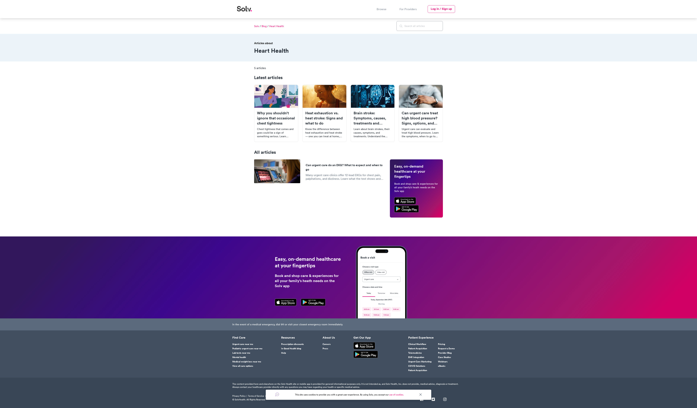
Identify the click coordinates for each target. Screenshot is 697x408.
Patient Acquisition (417, 348)
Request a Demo (446, 348)
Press (325, 348)
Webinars (443, 361)
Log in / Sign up (441, 9)
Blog (264, 26)
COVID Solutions (416, 366)
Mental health (239, 357)
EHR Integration (416, 357)
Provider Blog (445, 353)
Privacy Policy (239, 395)
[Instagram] (445, 400)
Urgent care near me (242, 344)
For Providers (408, 9)
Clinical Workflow (417, 344)
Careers (327, 344)
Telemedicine (415, 353)
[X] (433, 400)
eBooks (441, 366)
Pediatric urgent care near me (247, 348)
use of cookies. (396, 394)
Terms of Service (256, 395)
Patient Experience (421, 337)
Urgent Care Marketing (419, 361)
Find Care (238, 337)
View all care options (242, 366)
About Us (329, 337)
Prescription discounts (292, 344)
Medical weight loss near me (246, 361)
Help (283, 353)
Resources (288, 337)
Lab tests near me (241, 353)
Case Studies (444, 357)
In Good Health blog (291, 348)
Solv (256, 26)
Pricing (441, 344)
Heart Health (276, 26)
